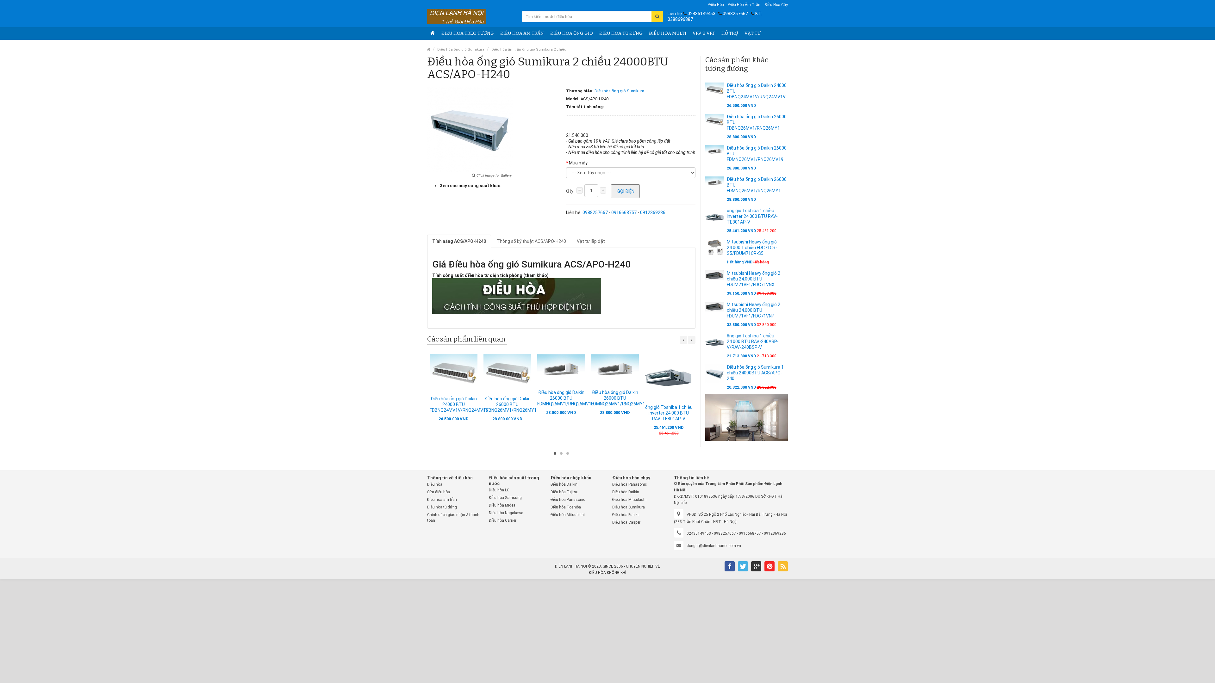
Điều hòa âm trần (744, 5)
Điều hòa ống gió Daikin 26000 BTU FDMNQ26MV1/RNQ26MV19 (565, 398)
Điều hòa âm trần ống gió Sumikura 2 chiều (528, 49)
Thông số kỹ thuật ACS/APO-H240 (531, 241)
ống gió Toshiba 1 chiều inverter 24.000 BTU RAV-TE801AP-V (669, 413)
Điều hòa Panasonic (568, 499)
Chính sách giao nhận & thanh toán (453, 518)
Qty (569, 191)
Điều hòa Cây (776, 5)
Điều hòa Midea (502, 505)
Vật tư (753, 33)
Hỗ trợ (729, 33)
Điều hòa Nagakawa (506, 513)
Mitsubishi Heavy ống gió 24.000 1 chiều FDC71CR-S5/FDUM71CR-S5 (752, 247)
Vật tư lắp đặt (591, 241)
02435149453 (701, 13)
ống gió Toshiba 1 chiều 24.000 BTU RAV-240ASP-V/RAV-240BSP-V (753, 341)
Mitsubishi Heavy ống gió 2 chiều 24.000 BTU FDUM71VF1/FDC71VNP (753, 310)
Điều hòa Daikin (564, 484)
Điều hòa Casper (626, 522)
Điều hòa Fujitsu (564, 492)
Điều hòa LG (499, 490)
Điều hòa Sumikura (628, 507)
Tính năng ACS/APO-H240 (459, 241)
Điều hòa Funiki (625, 515)
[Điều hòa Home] (432, 33)
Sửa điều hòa (438, 492)
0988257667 (735, 13)
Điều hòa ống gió (571, 33)
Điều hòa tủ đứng (621, 33)
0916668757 (624, 212)
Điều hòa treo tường (467, 33)
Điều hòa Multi (667, 33)
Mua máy (578, 162)
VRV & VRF (704, 33)
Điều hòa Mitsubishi (568, 515)
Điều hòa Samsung (505, 497)
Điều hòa (716, 5)
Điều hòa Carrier (502, 520)
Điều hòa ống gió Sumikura (460, 49)
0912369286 (652, 212)
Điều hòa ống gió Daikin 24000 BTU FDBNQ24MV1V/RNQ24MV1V (459, 404)
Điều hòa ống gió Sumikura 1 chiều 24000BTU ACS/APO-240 (755, 373)
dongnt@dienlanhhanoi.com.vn (714, 546)
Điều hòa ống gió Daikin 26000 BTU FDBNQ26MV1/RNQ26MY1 (510, 404)
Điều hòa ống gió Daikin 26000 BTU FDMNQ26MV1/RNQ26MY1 (618, 398)
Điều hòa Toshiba (566, 507)
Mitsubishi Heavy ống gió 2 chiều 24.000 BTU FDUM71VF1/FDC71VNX (753, 279)
